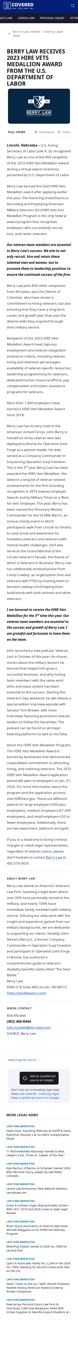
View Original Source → (24, 1060)
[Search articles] (73, 6)
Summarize (46, 132)
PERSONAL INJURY (52, 18)
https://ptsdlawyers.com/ (26, 993)
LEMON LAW (26, 18)
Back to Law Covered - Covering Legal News (38, 33)
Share (66, 132)
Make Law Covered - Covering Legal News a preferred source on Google (35, 1096)
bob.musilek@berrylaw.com (29, 1027)
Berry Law (54, 857)
